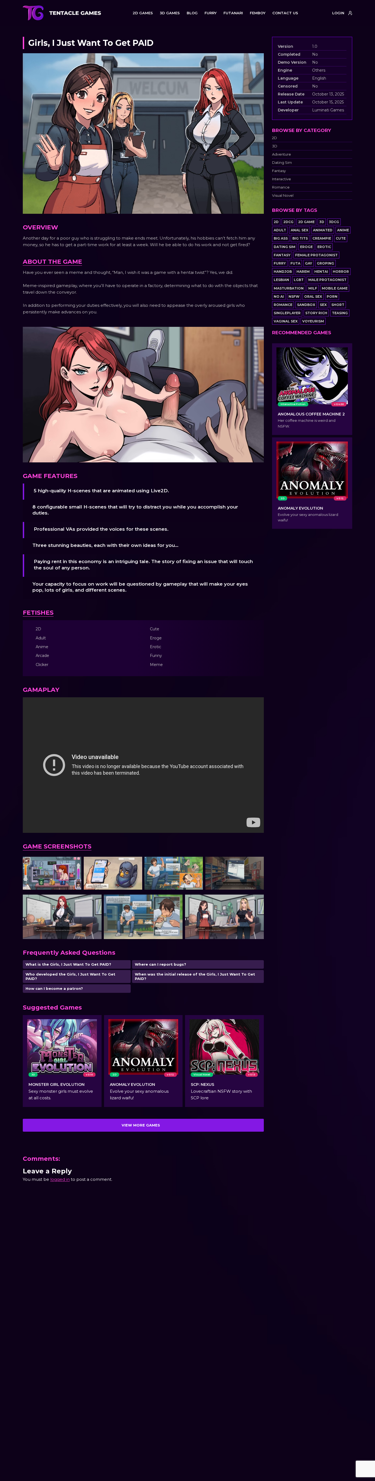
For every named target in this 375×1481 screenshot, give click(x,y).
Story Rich (316, 313)
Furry (280, 263)
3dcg (334, 222)
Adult (280, 230)
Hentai (321, 271)
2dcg (288, 222)
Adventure (281, 154)
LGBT (299, 280)
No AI (279, 296)
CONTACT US (285, 13)
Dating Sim (282, 162)
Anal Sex (299, 230)
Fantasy (279, 171)
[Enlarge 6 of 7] (175, 901)
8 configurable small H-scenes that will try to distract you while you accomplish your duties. (135, 510)
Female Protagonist (316, 255)
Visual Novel (282, 195)
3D (274, 146)
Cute (341, 238)
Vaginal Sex (286, 321)
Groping (325, 263)
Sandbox (306, 305)
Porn (332, 296)
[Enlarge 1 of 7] (74, 864)
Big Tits (300, 238)
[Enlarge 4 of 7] (256, 864)
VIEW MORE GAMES (141, 1125)
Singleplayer (287, 313)
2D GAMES (143, 13)
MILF (312, 288)
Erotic (324, 247)
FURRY (211, 13)
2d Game (306, 222)
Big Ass (281, 238)
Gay (308, 263)
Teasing (340, 313)
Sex (323, 305)
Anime (343, 230)
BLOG (192, 13)
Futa (295, 263)
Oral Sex (313, 296)
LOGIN (338, 13)
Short (337, 305)
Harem (303, 271)
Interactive (281, 179)
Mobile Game (335, 288)
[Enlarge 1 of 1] (256, 334)
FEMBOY (257, 13)
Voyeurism (313, 321)
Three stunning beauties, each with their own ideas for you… (105, 545)
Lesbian (281, 280)
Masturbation (289, 288)
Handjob (283, 271)
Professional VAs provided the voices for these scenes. (101, 529)
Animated (322, 230)
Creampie (321, 238)
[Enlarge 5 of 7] (94, 901)
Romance (281, 187)
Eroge (306, 247)
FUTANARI (233, 13)
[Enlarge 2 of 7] (135, 864)
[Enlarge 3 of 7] (195, 864)
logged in (60, 1179)
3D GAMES (170, 13)
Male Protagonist (327, 280)
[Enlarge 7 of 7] (256, 901)
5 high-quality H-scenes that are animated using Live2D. (101, 490)
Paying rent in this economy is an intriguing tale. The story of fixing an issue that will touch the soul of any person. (143, 564)
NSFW (294, 296)
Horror (341, 271)
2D (274, 138)
